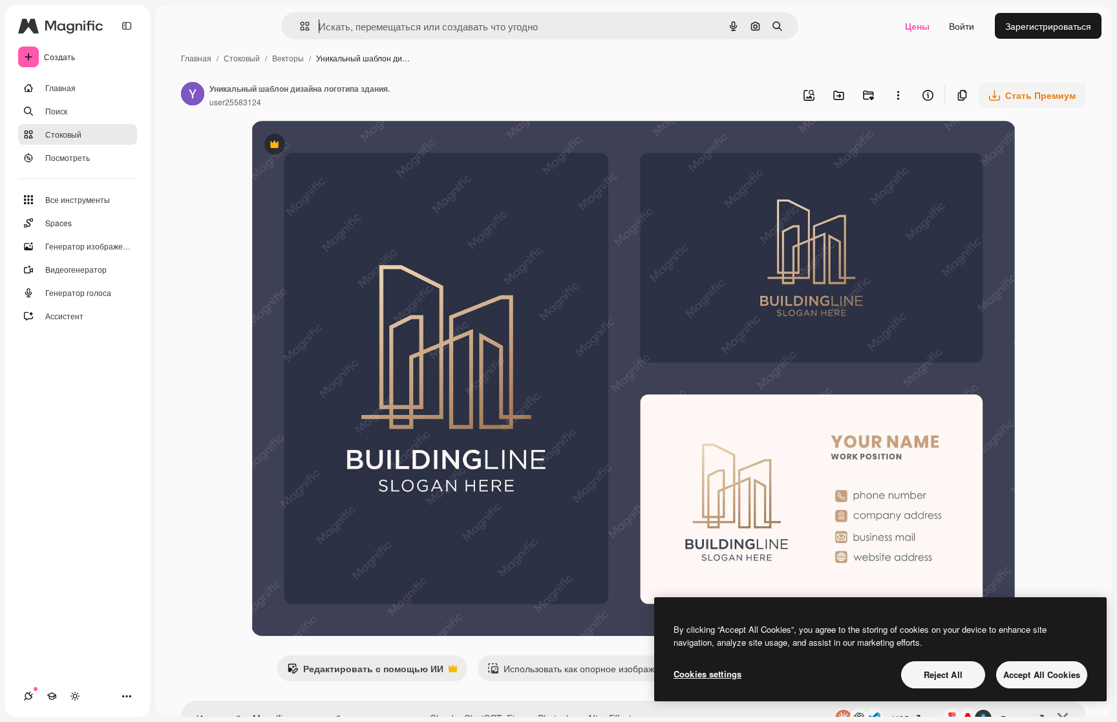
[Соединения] (28, 696)
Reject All (943, 674)
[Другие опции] (898, 95)
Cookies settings (707, 674)
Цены (917, 25)
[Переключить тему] (75, 696)
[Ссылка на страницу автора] (192, 95)
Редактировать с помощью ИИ (365, 671)
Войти (961, 25)
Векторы (288, 57)
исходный (338, 146)
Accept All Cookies (1041, 674)
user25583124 (235, 101)
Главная (196, 57)
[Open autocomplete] (299, 26)
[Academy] (51, 696)
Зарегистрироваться (1048, 25)
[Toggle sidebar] (126, 26)
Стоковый (242, 57)
